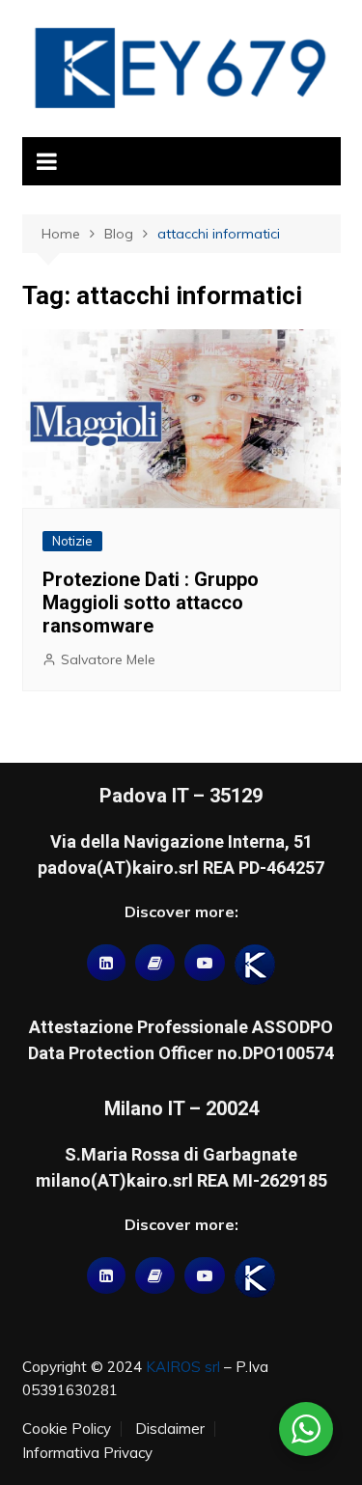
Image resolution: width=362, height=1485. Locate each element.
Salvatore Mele (108, 659)
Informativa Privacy (87, 1453)
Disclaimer (170, 1429)
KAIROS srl (183, 1367)
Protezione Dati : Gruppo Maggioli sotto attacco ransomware (150, 602)
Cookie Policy (66, 1429)
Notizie (72, 540)
